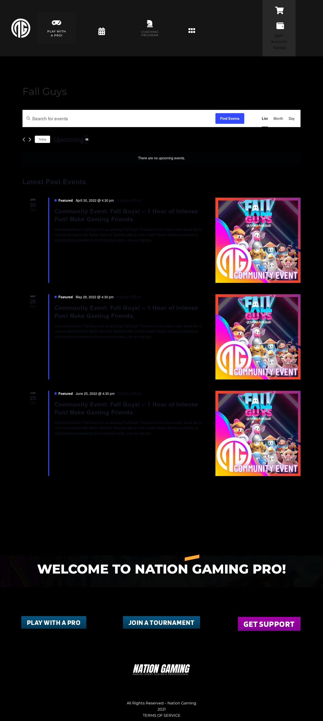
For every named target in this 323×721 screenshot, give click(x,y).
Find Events (230, 118)
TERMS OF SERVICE (161, 715)
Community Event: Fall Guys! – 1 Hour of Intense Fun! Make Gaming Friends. (126, 215)
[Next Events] (30, 139)
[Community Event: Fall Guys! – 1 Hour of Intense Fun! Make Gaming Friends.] (258, 240)
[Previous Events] (23, 139)
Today (42, 139)
